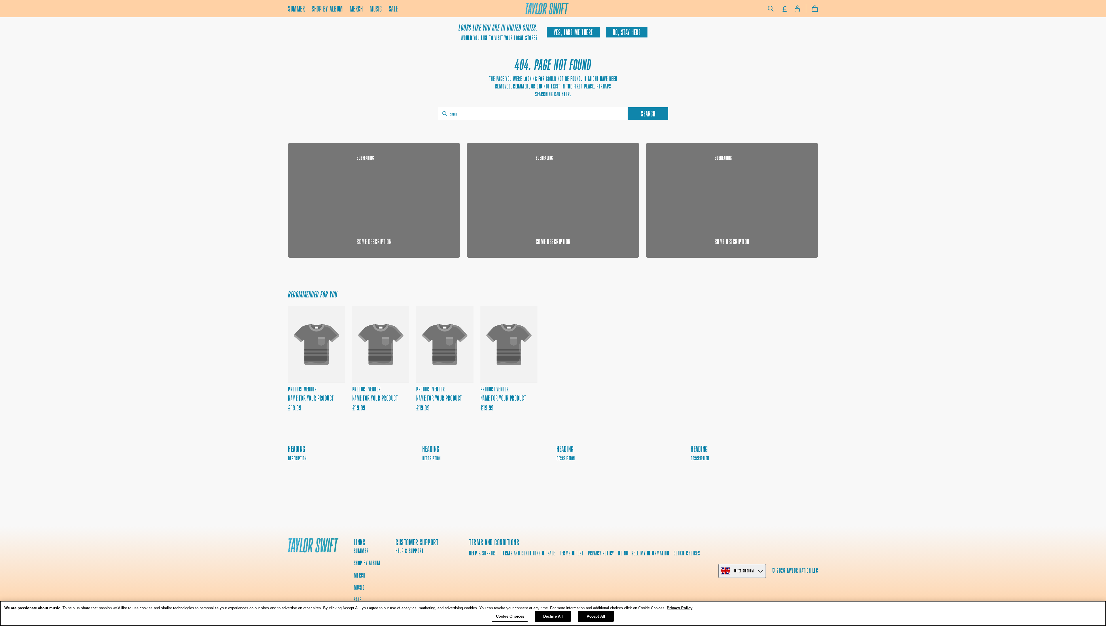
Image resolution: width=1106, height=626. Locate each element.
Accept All (596, 616)
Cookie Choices (686, 553)
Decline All (553, 616)
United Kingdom (744, 570)
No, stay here (627, 32)
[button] (770, 8)
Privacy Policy (679, 608)
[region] (553, 613)
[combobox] (532, 113)
